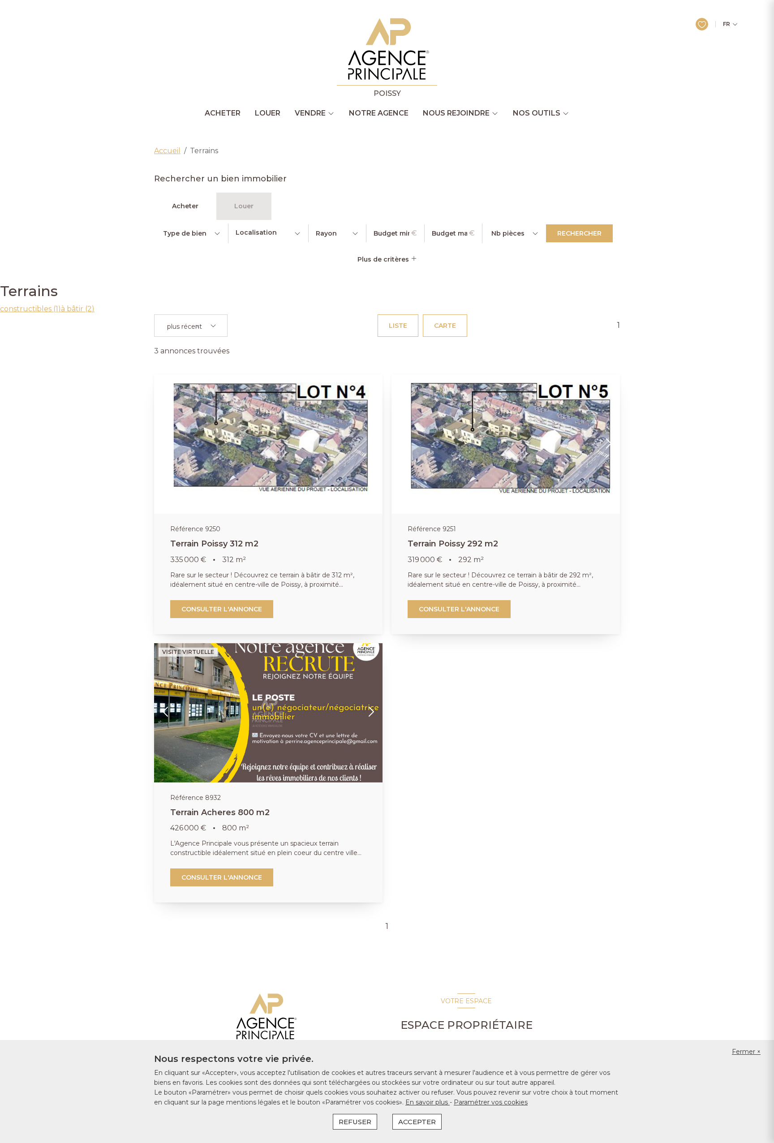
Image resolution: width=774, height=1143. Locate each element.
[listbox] (191, 233)
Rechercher (579, 233)
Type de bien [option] (184, 233)
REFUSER (355, 1121)
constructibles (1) (30, 309)
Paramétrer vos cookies (491, 1102)
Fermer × (746, 1052)
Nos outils (536, 113)
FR (726, 24)
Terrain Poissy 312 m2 (214, 544)
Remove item (197, 326)
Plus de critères (384, 259)
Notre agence (378, 113)
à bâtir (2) (78, 309)
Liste (398, 326)
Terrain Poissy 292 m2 (453, 544)
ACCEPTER (417, 1121)
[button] (166, 444)
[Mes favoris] (702, 24)
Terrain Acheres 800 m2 (220, 812)
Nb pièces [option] (508, 233)
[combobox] (268, 233)
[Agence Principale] (265, 1016)
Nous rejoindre (456, 113)
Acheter (223, 113)
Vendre (310, 113)
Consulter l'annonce (221, 609)
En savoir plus (427, 1102)
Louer (267, 113)
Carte (445, 326)
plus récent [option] (184, 326)
